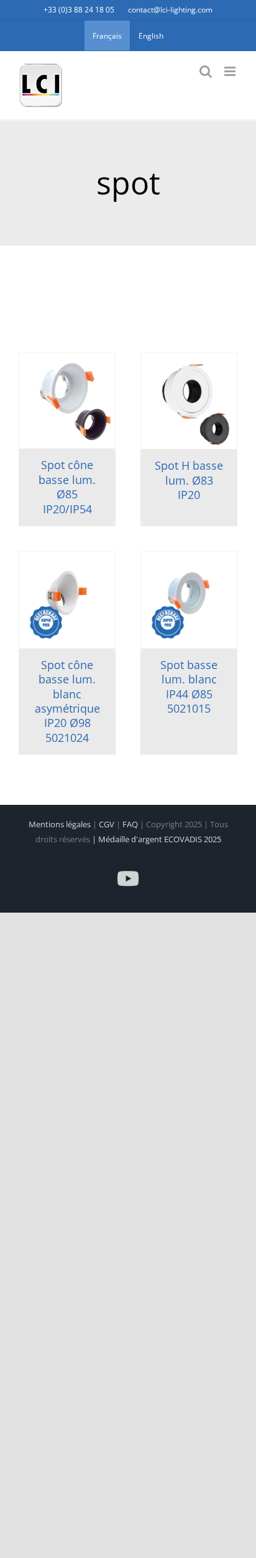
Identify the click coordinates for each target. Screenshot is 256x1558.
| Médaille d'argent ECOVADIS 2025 (156, 839)
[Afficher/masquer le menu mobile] (230, 71)
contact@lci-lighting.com (170, 9)
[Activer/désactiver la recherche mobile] (205, 71)
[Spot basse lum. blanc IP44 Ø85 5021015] (189, 600)
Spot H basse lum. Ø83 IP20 (189, 480)
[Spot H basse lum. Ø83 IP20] (189, 401)
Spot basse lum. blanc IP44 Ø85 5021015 (188, 686)
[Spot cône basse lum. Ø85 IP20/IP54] (67, 401)
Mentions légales (61, 824)
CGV (107, 824)
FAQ (131, 824)
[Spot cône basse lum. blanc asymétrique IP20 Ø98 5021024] (67, 600)
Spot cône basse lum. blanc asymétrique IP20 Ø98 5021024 (67, 701)
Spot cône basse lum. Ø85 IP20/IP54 (67, 486)
